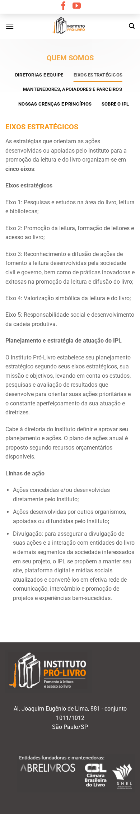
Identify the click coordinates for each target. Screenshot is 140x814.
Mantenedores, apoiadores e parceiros (72, 89)
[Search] (132, 26)
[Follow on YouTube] (77, 6)
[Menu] (9, 26)
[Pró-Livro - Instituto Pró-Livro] (70, 26)
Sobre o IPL (115, 104)
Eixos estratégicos (98, 75)
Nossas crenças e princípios (55, 104)
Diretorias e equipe (39, 75)
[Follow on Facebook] (63, 6)
